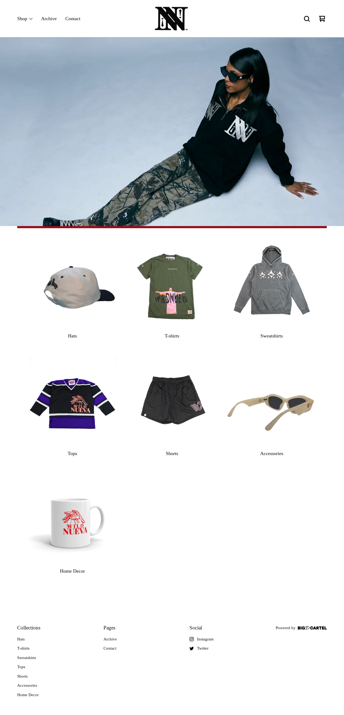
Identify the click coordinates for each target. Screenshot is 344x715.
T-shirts (23, 648)
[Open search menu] (307, 19)
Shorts (22, 676)
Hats (21, 639)
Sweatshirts (26, 658)
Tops (21, 667)
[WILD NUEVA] (171, 18)
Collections (28, 628)
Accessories (27, 685)
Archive (49, 18)
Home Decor (28, 695)
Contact (72, 18)
